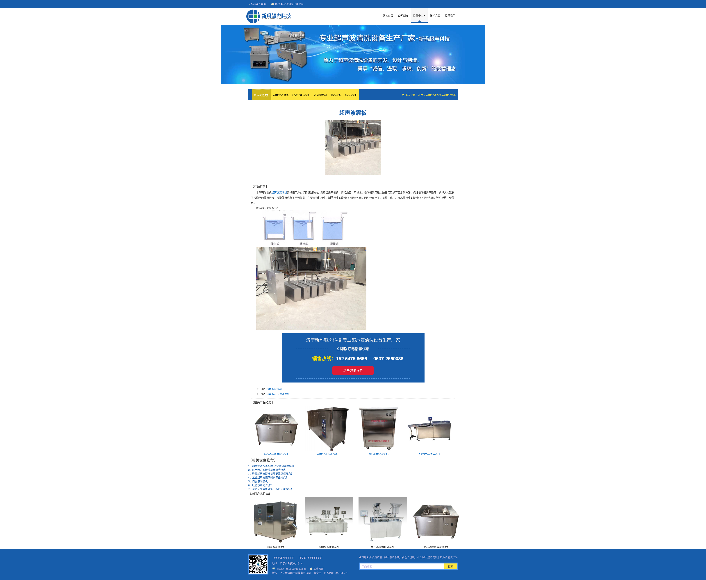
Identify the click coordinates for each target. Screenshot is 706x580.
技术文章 (435, 15)
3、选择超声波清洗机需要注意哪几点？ (270, 473)
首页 (420, 95)
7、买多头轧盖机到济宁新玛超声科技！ (270, 489)
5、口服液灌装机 (258, 481)
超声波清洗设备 (449, 557)
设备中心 (418, 15)
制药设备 (336, 95)
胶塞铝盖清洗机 (301, 95)
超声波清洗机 (261, 95)
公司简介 (403, 15)
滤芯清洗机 (351, 95)
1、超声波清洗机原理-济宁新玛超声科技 (271, 466)
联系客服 (318, 568)
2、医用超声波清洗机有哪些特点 (267, 469)
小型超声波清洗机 (427, 557)
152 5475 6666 (351, 358)
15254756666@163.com (291, 568)
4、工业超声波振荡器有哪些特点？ (268, 477)
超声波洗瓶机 (268, 16)
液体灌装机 (320, 95)
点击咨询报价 (353, 370)
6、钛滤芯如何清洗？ (260, 485)
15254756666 (283, 557)
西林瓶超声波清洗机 (370, 557)
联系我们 (450, 15)
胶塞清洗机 (408, 557)
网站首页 (388, 15)
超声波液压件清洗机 (278, 394)
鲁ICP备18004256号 (336, 572)
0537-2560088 (388, 358)
